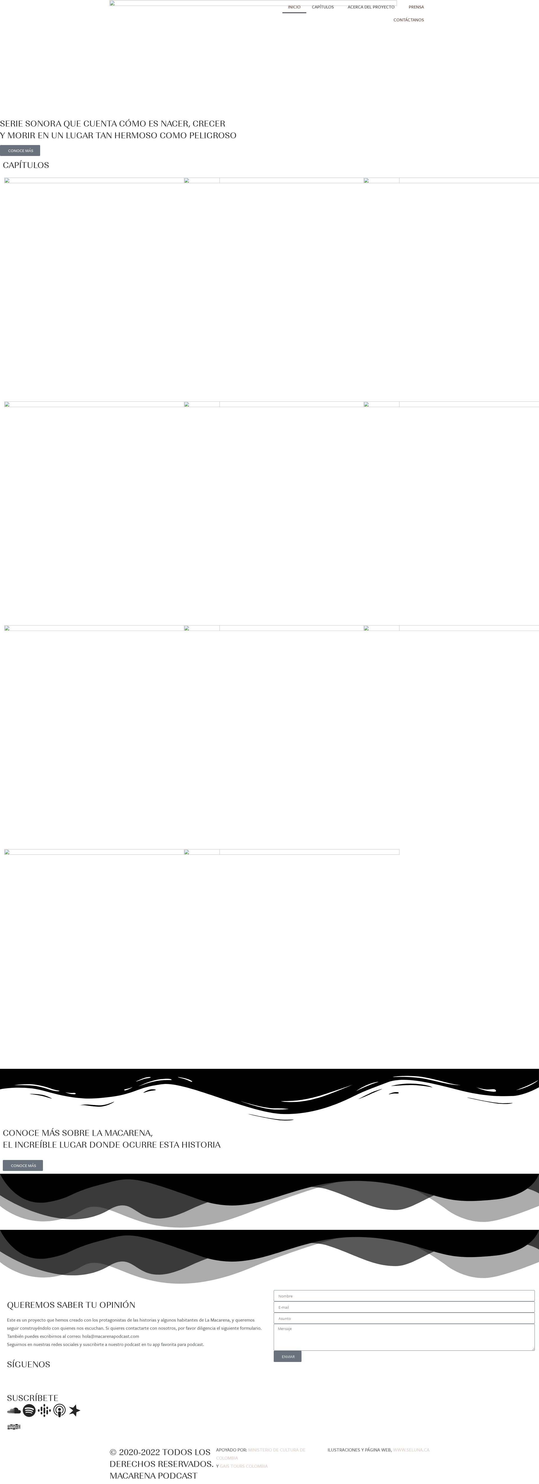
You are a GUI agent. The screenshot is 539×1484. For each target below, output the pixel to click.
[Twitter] (29, 1377)
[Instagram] (44, 1377)
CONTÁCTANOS (409, 20)
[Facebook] (14, 1377)
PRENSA (416, 7)
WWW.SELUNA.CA (411, 1449)
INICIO (294, 7)
